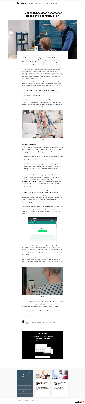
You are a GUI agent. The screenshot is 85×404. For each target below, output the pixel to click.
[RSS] (67, 2)
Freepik (42, 139)
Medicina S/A (28, 315)
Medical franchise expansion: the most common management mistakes (25, 383)
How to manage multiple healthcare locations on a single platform (25, 392)
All (27, 3)
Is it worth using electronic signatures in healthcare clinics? (24, 387)
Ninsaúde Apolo (37, 78)
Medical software (53, 3)
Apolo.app (49, 310)
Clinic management (38, 3)
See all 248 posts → (24, 394)
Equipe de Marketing (30, 321)
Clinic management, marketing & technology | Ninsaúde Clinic (26, 400)
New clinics (31, 3)
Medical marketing (46, 3)
